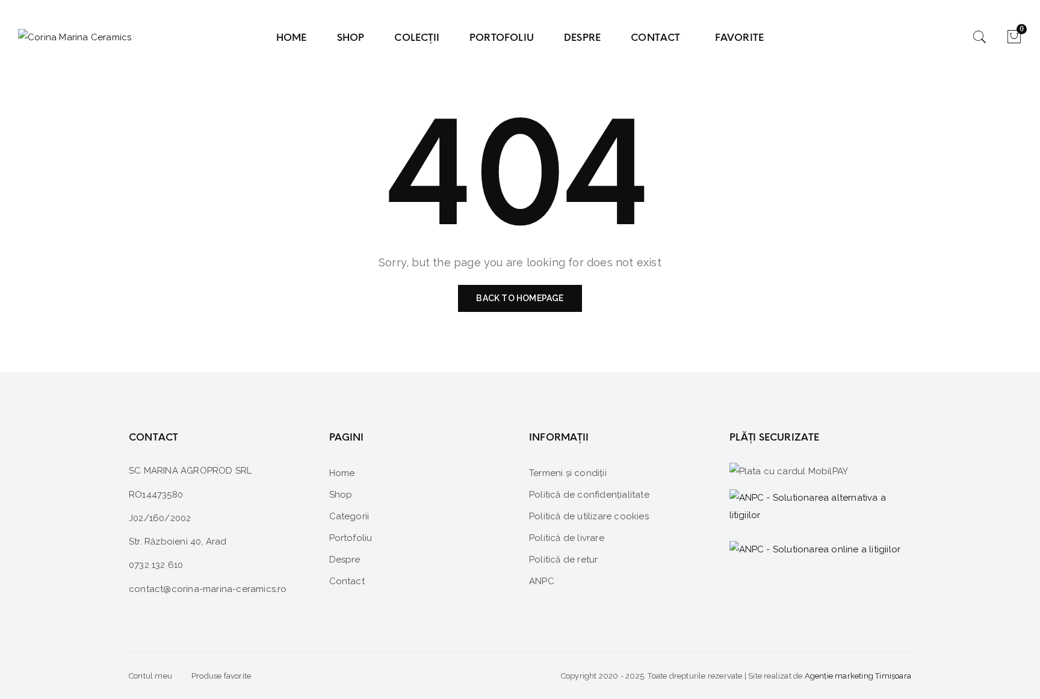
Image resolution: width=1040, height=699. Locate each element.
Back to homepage (519, 298)
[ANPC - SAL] (820, 507)
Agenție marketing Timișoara (858, 675)
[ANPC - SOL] (815, 548)
